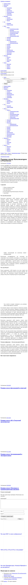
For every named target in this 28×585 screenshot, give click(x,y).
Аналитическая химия (16, 153)
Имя (2, 511)
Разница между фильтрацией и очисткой (13, 388)
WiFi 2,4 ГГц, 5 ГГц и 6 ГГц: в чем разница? (12, 549)
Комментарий (4, 498)
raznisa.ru (5, 581)
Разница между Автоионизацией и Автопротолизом (11, 454)
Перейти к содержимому (5, 1)
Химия (9, 153)
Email (2, 513)
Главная (2, 153)
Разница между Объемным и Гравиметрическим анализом (10, 488)
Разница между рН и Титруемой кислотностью (11, 421)
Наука (6, 153)
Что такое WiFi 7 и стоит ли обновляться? (11, 534)
